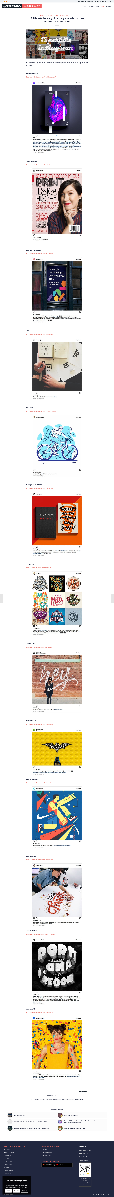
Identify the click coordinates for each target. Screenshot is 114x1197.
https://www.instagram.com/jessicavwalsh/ (40, 1012)
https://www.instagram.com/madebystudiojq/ (41, 77)
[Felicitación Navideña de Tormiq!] (1, 598)
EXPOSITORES (8, 1164)
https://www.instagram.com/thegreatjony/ (39, 334)
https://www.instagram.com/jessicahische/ (40, 165)
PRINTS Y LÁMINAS (9, 1152)
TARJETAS (7, 1149)
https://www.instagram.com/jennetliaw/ (39, 647)
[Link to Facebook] (108, 1)
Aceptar (8, 1190)
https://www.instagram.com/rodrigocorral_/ (40, 488)
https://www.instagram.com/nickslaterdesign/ (41, 411)
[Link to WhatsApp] (95, 1)
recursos (70, 15)
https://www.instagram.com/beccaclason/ (39, 860)
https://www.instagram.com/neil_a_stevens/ (40, 783)
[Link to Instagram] (98, 1)
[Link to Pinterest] (105, 1)
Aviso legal (44, 1149)
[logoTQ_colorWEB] (22, 6)
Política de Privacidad (46, 1152)
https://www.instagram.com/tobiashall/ (38, 568)
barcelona (35, 1100)
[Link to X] (110, 1)
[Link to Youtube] (100, 1)
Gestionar (24, 1190)
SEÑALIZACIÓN (8, 1161)
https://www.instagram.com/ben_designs (39, 253)
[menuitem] (85, 6)
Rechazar (16, 1190)
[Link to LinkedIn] (103, 1)
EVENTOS (6, 1167)
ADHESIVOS (7, 1155)
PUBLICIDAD (7, 1173)
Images (62, 15)
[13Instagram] (57, 44)
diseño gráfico (55, 1100)
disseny (56, 15)
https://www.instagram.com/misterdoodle (39, 724)
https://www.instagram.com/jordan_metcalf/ (40, 934)
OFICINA (6, 1158)
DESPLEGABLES (8, 1176)
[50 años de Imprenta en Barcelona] (112, 598)
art (41, 15)
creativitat (47, 15)
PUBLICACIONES (8, 1170)
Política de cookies (46, 1155)
